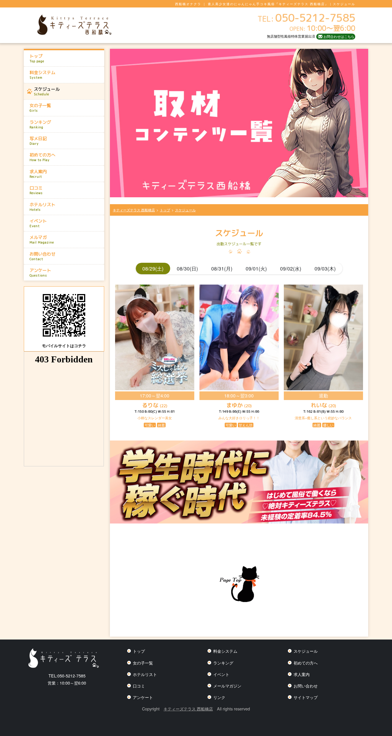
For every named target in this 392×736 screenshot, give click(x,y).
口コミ (36, 190)
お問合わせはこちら (338, 36)
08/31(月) (221, 268)
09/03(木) (325, 268)
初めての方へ (42, 157)
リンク (219, 697)
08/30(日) (187, 268)
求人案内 (38, 174)
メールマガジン (227, 686)
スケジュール (47, 91)
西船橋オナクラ (188, 3)
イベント (38, 223)
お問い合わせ (42, 256)
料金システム (42, 74)
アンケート (40, 272)
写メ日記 (38, 141)
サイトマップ (306, 697)
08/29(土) (153, 268)
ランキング (40, 124)
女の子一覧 (40, 108)
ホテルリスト (42, 207)
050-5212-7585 (67, 676)
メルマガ (42, 239)
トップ (37, 58)
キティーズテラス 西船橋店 (188, 709)
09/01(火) (256, 268)
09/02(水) (290, 268)
